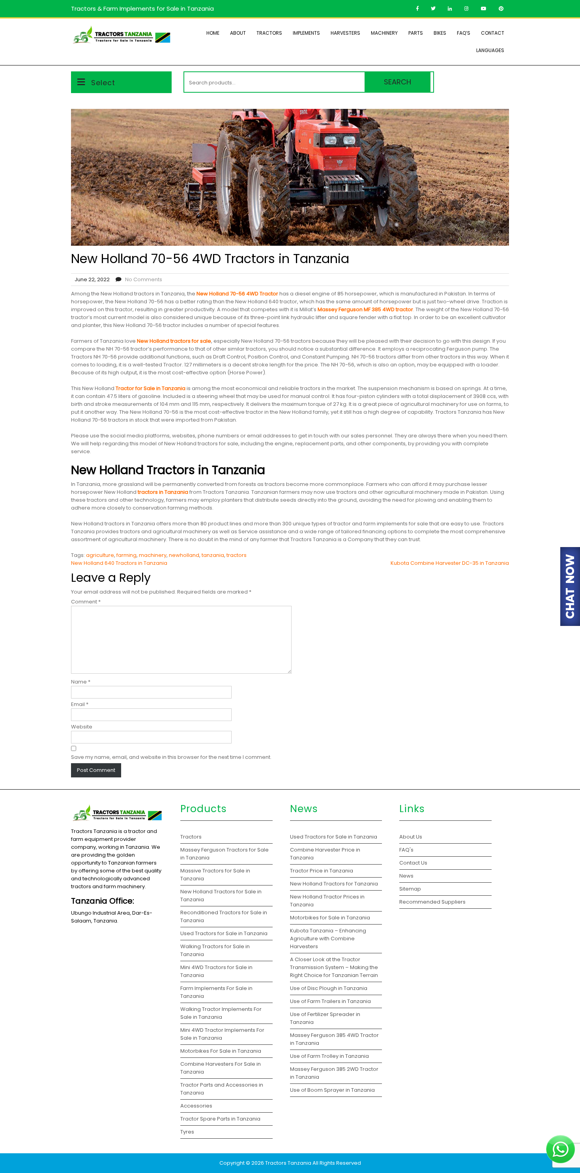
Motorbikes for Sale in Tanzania (330, 917)
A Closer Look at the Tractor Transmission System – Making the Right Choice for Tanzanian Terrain (334, 967)
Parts (415, 33)
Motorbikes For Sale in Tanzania (220, 1051)
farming (126, 555)
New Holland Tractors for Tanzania (334, 883)
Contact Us (413, 863)
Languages (490, 50)
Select (103, 83)
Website (81, 726)
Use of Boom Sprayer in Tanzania (332, 1090)
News (406, 876)
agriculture (100, 555)
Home (212, 33)
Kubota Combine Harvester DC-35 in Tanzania (450, 563)
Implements (306, 33)
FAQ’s (463, 33)
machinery (153, 555)
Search (397, 82)
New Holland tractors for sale (174, 341)
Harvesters (345, 33)
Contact (492, 33)
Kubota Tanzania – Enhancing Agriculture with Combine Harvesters (328, 938)
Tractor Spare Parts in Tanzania (220, 1119)
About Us (410, 837)
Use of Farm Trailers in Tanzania (330, 1001)
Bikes (440, 33)
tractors (236, 555)
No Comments (143, 279)
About (238, 33)
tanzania (213, 555)
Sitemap (410, 889)
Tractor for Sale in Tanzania (150, 388)
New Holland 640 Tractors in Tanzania (119, 563)
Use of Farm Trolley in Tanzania (329, 1056)
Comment (86, 601)
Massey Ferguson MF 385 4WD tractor (365, 309)
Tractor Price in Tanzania (321, 870)
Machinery (384, 33)
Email (79, 704)
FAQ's (406, 850)
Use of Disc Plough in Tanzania (328, 988)
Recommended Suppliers (432, 902)
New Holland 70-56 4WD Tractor (237, 293)
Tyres (187, 1132)
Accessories (196, 1105)
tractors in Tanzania (163, 492)
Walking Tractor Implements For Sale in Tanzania (221, 1013)
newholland (184, 555)
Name (80, 681)
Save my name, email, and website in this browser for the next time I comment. (171, 757)
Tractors (269, 33)
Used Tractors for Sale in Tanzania (224, 933)
